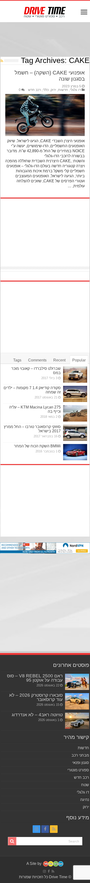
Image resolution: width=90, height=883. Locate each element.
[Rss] (54, 829)
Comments (37, 360)
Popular (79, 360)
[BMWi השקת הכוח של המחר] (75, 452)
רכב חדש (34, 90)
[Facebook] (45, 829)
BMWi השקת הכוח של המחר (37, 446)
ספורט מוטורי (78, 770)
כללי (46, 90)
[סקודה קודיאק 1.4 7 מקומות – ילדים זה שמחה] (75, 394)
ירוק (53, 90)
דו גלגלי (75, 90)
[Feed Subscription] (1, 61)
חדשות (63, 90)
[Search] (12, 841)
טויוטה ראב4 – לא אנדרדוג (37, 714)
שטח (85, 785)
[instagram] (36, 829)
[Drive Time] (45, 11)
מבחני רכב (80, 755)
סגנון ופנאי (80, 763)
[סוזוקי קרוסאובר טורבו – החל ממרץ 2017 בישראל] (75, 433)
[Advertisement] (45, 40)
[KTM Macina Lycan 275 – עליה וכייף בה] (75, 413)
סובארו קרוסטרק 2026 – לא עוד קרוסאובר (36, 697)
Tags (17, 360)
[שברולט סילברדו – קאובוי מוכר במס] (75, 374)
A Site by (34, 864)
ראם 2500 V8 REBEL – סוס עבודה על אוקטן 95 (35, 678)
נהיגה (84, 800)
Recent (59, 360)
